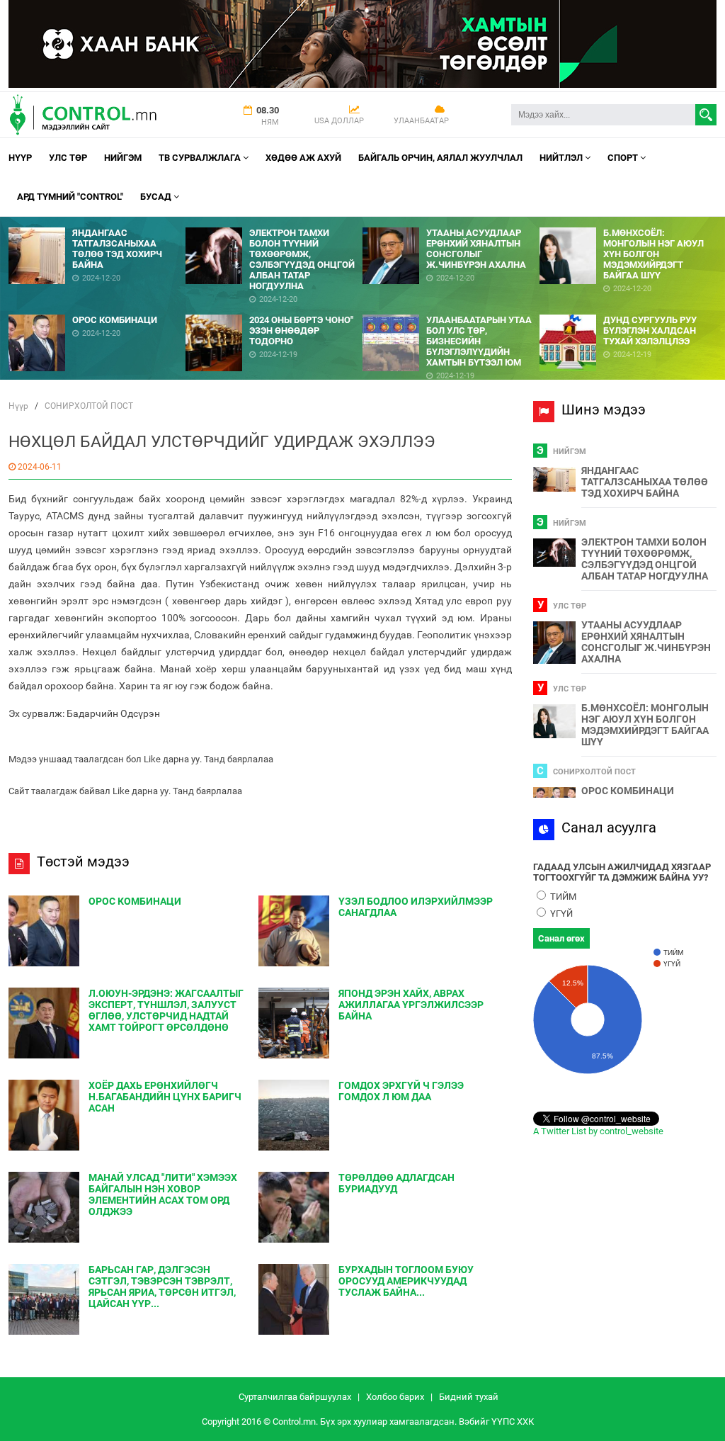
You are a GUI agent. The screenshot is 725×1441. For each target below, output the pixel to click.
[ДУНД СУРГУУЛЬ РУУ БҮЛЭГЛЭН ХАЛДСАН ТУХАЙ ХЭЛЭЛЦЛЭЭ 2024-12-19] (628, 309)
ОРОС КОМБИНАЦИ (627, 790)
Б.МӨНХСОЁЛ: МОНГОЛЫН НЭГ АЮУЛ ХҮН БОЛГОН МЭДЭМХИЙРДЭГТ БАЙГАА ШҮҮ (645, 724)
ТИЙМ (562, 896)
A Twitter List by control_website (598, 1131)
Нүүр (20, 157)
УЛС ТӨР (68, 157)
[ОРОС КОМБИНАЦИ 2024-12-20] (96, 309)
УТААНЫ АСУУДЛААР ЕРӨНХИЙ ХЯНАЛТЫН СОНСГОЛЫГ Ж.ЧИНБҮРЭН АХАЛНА (646, 642)
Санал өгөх (561, 938)
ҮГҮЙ (560, 913)
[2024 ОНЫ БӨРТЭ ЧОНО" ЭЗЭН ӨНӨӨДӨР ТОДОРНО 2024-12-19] (273, 309)
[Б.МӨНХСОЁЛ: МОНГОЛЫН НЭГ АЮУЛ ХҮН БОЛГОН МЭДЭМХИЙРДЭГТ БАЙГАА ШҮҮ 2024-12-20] (628, 222)
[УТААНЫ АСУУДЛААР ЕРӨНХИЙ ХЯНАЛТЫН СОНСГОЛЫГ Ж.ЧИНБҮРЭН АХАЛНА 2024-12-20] (451, 222)
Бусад (156, 196)
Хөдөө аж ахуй (303, 157)
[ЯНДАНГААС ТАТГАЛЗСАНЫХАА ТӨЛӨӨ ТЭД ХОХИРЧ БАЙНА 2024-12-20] (96, 222)
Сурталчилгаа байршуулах (295, 1396)
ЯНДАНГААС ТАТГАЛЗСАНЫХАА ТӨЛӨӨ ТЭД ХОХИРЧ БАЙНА (644, 482)
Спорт (623, 157)
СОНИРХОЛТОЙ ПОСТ (89, 406)
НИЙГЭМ (123, 157)
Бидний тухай (468, 1396)
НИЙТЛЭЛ (562, 157)
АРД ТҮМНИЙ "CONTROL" (70, 196)
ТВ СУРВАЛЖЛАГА (201, 157)
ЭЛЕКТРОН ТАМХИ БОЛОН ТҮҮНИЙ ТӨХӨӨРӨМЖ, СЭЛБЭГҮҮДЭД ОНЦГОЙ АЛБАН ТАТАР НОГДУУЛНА (644, 559)
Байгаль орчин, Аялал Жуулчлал (440, 157)
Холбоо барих (395, 1396)
